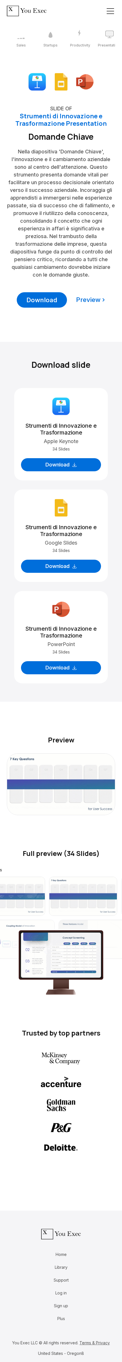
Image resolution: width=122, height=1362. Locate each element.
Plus (61, 1318)
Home (61, 1254)
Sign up (61, 1305)
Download (41, 300)
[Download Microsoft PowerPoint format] (85, 81)
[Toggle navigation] (110, 11)
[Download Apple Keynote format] (37, 81)
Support (61, 1280)
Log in (61, 1292)
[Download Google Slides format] (61, 81)
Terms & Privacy (94, 1342)
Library (61, 1267)
